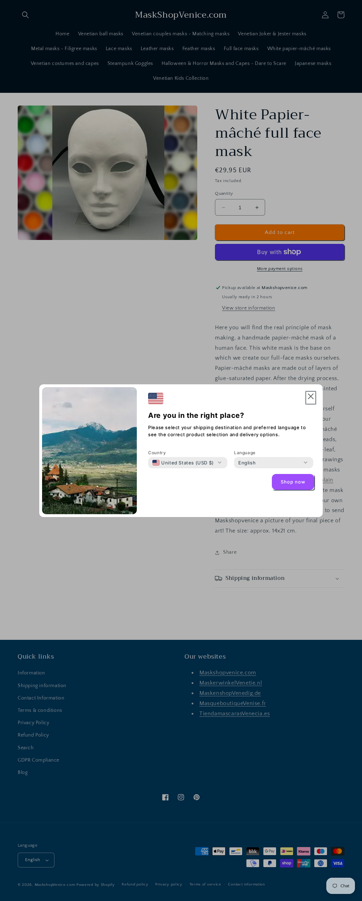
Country (157, 452)
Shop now (293, 482)
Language (245, 452)
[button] (310, 398)
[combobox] (183, 462)
